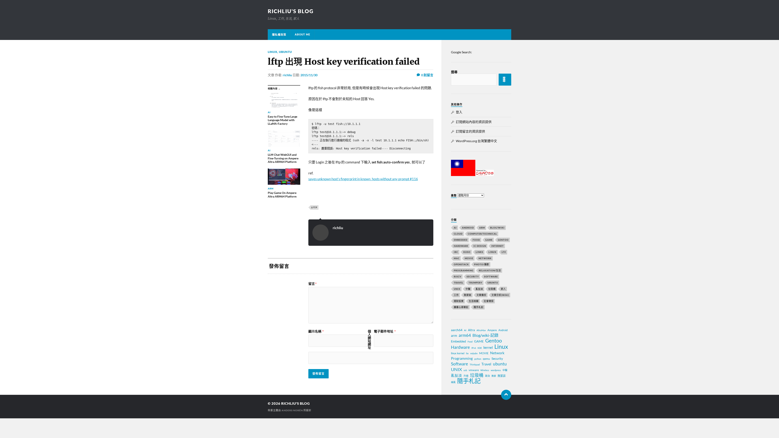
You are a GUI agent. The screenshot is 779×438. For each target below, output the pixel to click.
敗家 (494, 376)
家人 (503, 289)
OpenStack (461, 264)
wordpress (496, 370)
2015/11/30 (308, 75)
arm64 (465, 335)
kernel (488, 347)
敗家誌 (467, 295)
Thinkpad (475, 364)
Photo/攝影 (481, 264)
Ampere (492, 330)
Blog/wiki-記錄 (485, 335)
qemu (486, 358)
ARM (482, 227)
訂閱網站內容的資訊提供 (474, 122)
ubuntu (500, 363)
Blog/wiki (497, 227)
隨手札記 (478, 307)
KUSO (466, 252)
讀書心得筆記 (461, 307)
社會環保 (489, 301)
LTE (504, 252)
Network (485, 258)
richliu (287, 75)
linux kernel (457, 353)
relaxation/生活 (490, 270)
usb (465, 370)
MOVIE (469, 258)
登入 (459, 112)
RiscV (457, 276)
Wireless (484, 370)
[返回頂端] (506, 395)
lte (467, 353)
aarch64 (456, 330)
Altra (471, 330)
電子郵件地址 (385, 331)
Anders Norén (292, 410)
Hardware (461, 246)
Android (468, 227)
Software (491, 276)
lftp (314, 207)
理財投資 (459, 301)
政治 (487, 375)
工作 (456, 295)
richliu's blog (291, 11)
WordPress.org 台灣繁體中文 (476, 141)
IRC (456, 252)
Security (473, 276)
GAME (489, 239)
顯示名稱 (316, 331)
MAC (456, 258)
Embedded (460, 239)
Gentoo (503, 239)
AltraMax (481, 330)
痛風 (453, 382)
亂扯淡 (479, 289)
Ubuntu (285, 52)
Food (476, 239)
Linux (272, 52)
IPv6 (473, 348)
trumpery (475, 282)
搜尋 (454, 72)
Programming (463, 270)
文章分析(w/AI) (500, 295)
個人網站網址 (369, 339)
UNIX (457, 289)
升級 (466, 375)
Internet (497, 246)
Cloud (458, 233)
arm (454, 336)
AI (455, 227)
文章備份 (481, 295)
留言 (312, 283)
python (477, 358)
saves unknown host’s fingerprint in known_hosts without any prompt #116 (363, 179)
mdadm (474, 353)
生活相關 (474, 301)
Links (479, 252)
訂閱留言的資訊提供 (470, 131)
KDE (480, 348)
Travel (458, 282)
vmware (474, 370)
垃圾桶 (492, 289)
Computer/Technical (482, 233)
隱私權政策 (279, 34)
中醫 (468, 289)
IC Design (479, 246)
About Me (302, 34)
